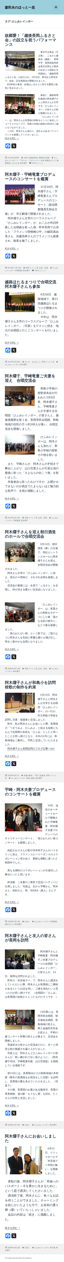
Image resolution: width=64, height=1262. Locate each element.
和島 (28, 778)
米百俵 (52, 1247)
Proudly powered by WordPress (18, 1258)
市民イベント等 (32, 268)
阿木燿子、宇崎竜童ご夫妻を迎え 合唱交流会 (30, 378)
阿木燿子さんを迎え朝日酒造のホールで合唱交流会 (30, 534)
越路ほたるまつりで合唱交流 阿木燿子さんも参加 (32, 284)
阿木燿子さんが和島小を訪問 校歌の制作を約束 (32, 685)
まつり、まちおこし (33, 362)
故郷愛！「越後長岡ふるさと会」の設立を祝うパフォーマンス (30, 40)
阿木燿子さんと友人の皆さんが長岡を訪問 (30, 938)
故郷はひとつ (50, 160)
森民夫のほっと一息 (20, 7)
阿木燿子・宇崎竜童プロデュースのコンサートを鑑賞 (30, 176)
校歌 (32, 778)
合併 (42, 160)
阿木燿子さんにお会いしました (30, 1138)
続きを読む (12, 138)
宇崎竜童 (18, 270)
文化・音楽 (43, 268)
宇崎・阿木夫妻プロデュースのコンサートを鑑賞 (30, 792)
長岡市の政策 (44, 157)
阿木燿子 (23, 163)
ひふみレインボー (12, 364)
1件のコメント (37, 163)
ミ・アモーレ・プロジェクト (28, 160)
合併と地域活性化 (31, 157)
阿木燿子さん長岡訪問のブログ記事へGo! (31, 748)
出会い (27, 921)
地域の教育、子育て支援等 (34, 775)
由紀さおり (9, 924)
